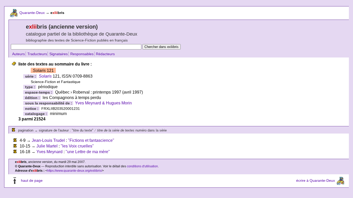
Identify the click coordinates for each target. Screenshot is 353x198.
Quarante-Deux (32, 13)
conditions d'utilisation (142, 166)
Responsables (82, 54)
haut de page (32, 180)
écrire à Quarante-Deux (315, 180)
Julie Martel (47, 146)
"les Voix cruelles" (77, 146)
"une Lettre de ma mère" (88, 152)
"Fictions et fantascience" (91, 140)
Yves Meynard (49, 152)
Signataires (58, 54)
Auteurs (18, 54)
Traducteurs (37, 54)
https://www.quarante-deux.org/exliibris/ (74, 170)
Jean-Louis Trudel (48, 140)
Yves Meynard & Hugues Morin (103, 103)
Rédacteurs (105, 54)
